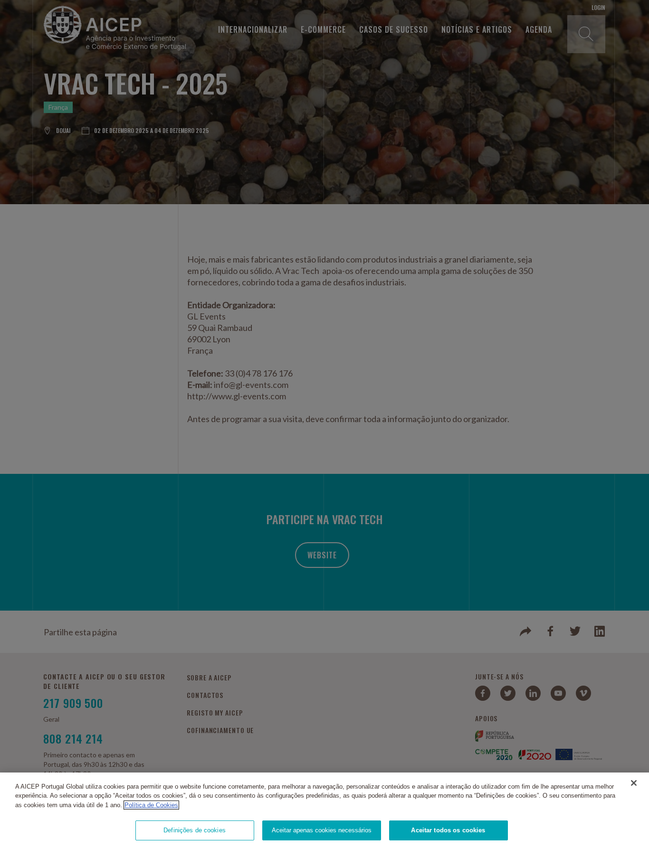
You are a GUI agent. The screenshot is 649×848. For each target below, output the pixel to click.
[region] (324, 810)
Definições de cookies (194, 830)
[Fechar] (633, 783)
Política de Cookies (151, 805)
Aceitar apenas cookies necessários (322, 830)
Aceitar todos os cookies (448, 830)
